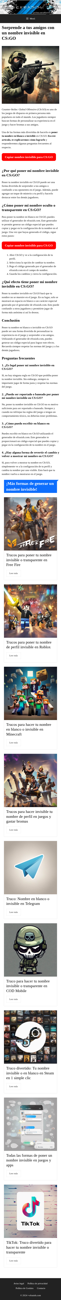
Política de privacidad (38, 1283)
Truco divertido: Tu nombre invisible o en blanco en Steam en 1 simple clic (30, 1073)
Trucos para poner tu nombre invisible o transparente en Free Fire (29, 560)
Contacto (41, 1288)
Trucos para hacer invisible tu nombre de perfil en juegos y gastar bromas (29, 816)
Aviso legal (19, 1283)
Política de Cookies (24, 1288)
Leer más (13, 573)
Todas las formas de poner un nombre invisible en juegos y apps (29, 1160)
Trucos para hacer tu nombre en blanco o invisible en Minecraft (28, 729)
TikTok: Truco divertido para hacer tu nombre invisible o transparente (28, 1247)
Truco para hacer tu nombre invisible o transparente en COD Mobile (28, 986)
